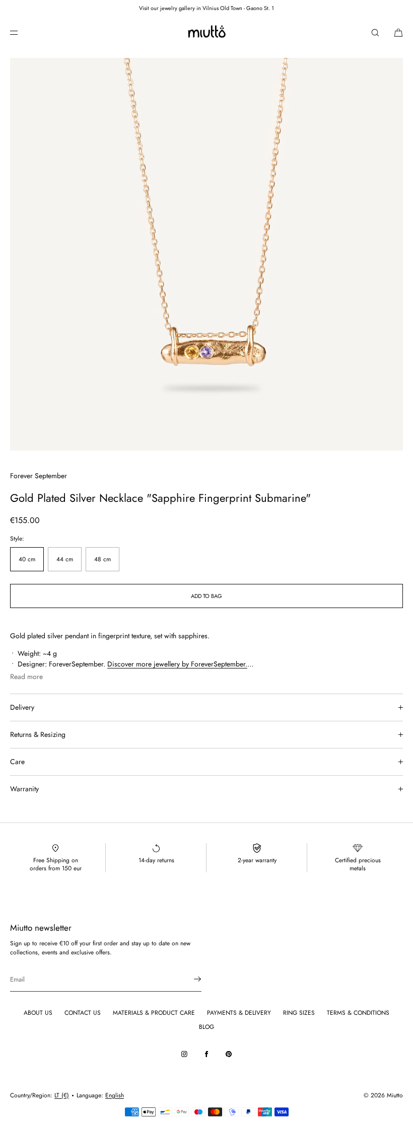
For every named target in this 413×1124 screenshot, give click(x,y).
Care (17, 762)
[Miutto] (206, 32)
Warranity (24, 789)
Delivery (22, 707)
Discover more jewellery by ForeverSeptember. (177, 664)
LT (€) (61, 1095)
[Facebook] (206, 1054)
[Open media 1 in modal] (206, 254)
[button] (375, 32)
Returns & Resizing (37, 734)
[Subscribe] (188, 979)
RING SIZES (299, 1012)
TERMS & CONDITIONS (358, 1012)
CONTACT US (82, 1012)
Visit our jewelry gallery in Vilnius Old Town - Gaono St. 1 (206, 8)
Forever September (38, 476)
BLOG (206, 1026)
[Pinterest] (229, 1054)
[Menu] (22, 32)
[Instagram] (184, 1054)
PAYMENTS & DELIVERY (239, 1012)
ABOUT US (38, 1012)
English (114, 1095)
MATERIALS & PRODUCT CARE (154, 1012)
